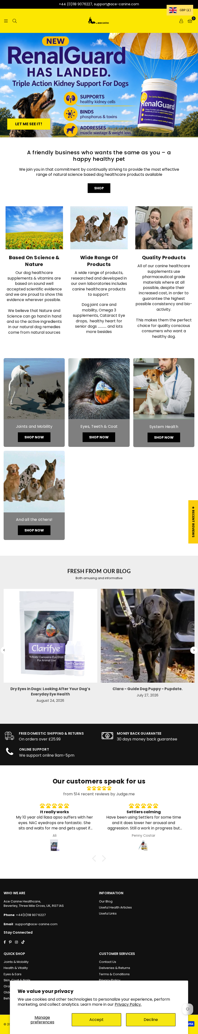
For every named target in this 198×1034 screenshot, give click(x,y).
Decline (151, 1019)
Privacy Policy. (128, 1004)
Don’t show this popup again (101, 574)
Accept (96, 1019)
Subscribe (126, 562)
